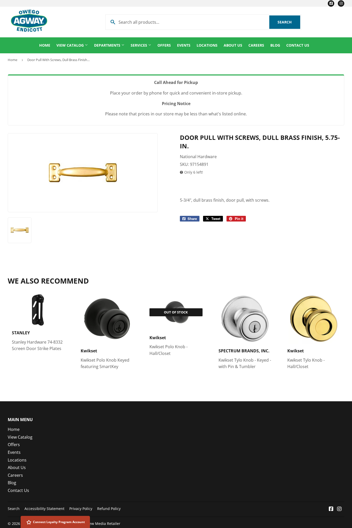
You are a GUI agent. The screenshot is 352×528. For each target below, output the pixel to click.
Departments (107, 45)
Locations (207, 45)
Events (183, 45)
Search (289, 22)
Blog (275, 45)
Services (139, 45)
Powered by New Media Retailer (92, 523)
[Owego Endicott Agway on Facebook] (331, 509)
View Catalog (70, 45)
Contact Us (297, 45)
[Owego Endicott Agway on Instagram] (339, 509)
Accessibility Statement (44, 508)
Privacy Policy (80, 508)
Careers (256, 45)
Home (44, 45)
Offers (164, 45)
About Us (233, 45)
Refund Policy (109, 508)
